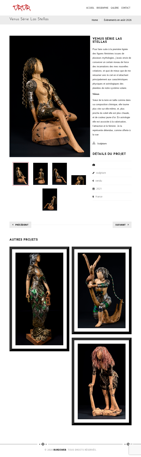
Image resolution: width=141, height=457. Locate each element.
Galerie (115, 7)
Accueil (90, 7)
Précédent (22, 224)
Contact (126, 7)
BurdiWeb (59, 449)
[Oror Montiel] (21, 8)
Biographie (102, 7)
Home (95, 20)
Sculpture (102, 143)
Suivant (120, 224)
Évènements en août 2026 (118, 20)
